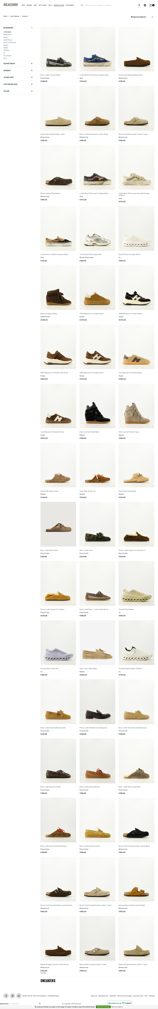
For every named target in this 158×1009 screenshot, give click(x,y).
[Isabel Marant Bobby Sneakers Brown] (58, 287)
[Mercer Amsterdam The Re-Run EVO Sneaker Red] (97, 228)
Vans (5, 58)
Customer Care (138, 996)
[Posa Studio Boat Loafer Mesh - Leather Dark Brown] (97, 583)
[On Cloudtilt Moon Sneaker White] (136, 228)
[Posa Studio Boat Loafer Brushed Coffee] (58, 761)
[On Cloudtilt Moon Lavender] (58, 642)
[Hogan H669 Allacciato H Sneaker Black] (136, 287)
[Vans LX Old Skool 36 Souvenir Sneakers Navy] (97, 49)
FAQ (145, 996)
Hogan (5, 37)
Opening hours (103, 996)
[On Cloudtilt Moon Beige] (136, 583)
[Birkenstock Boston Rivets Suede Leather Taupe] (97, 938)
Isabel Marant (7, 40)
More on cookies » (117, 1007)
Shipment (113, 996)
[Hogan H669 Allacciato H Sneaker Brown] (97, 346)
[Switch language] (145, 5)
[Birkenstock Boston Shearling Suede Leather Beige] (97, 108)
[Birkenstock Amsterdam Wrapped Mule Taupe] (58, 108)
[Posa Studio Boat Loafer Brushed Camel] (97, 820)
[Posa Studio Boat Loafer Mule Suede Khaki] (136, 761)
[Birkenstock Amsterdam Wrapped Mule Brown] (136, 49)
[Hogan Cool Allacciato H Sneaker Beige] (136, 346)
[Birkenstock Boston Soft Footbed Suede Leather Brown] (58, 879)
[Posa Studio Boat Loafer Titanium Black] (58, 49)
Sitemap (152, 996)
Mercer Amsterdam (9, 42)
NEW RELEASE (14, 16)
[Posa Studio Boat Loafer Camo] (97, 524)
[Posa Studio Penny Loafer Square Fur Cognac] (58, 583)
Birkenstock (7, 34)
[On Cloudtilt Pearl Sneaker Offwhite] (136, 642)
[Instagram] (12, 995)
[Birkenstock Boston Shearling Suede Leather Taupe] (136, 108)
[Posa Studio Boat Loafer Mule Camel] (58, 524)
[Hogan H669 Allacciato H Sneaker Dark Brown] (58, 346)
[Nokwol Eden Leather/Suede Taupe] (136, 406)
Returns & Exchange (124, 996)
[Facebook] (6, 995)
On (4, 53)
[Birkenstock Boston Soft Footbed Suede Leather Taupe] (97, 879)
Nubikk (5, 48)
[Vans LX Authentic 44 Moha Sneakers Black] (58, 228)
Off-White (6, 50)
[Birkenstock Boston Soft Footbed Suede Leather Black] (136, 820)
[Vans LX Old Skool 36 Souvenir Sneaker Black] (97, 167)
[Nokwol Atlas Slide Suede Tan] (97, 465)
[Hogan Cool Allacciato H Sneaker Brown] (58, 406)
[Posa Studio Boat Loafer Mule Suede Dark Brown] (58, 820)
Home (5, 16)
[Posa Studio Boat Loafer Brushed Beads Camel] (58, 701)
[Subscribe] (40, 1004)
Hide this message (103, 1007)
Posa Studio (7, 56)
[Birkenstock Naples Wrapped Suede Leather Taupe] (136, 938)
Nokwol (5, 45)
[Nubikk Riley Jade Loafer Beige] (97, 642)
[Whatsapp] (18, 995)
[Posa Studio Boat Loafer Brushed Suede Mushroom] (136, 701)
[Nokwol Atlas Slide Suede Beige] (136, 465)
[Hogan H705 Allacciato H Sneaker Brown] (97, 287)
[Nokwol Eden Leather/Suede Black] (97, 406)
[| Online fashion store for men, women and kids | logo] (10, 5)
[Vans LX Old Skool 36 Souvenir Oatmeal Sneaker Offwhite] (136, 167)
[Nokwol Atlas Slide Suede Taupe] (58, 465)
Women (24, 16)
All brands (7, 32)
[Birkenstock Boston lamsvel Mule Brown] (58, 167)
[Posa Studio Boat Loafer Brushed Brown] (97, 761)
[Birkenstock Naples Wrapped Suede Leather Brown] (58, 938)
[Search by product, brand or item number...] (80, 5)
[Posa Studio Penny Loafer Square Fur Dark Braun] (136, 524)
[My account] (139, 5)
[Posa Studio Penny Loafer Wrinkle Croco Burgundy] (97, 701)
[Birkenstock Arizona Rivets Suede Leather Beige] (136, 879)
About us (94, 996)
